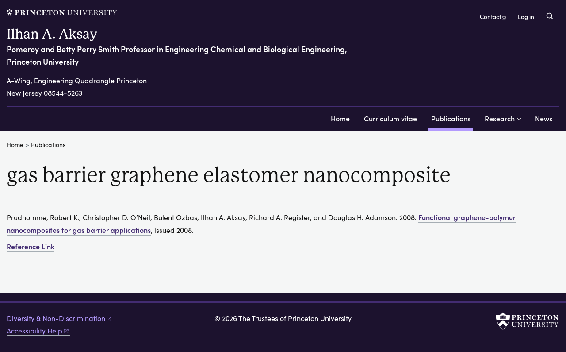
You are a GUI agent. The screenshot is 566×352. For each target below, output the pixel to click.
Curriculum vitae (390, 118)
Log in (526, 16)
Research (500, 118)
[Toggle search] (549, 16)
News (543, 118)
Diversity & (56, 318)
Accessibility (34, 330)
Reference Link (30, 246)
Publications (452, 118)
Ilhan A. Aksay (52, 34)
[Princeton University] (62, 12)
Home (340, 118)
